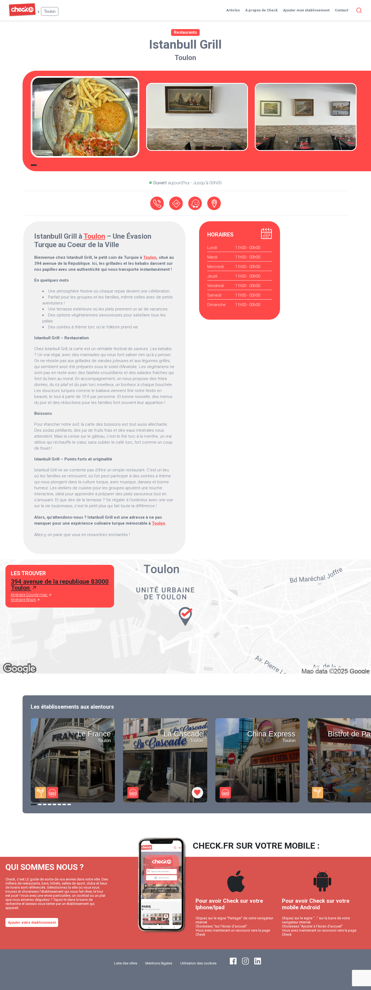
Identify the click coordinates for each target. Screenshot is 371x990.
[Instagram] (245, 963)
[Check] (22, 15)
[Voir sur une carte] (214, 203)
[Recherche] (358, 10)
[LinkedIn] (257, 963)
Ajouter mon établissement (306, 10)
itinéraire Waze (23, 599)
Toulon (185, 58)
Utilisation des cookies (198, 963)
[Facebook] (233, 963)
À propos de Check (261, 10)
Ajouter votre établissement (32, 922)
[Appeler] (157, 203)
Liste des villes (125, 963)
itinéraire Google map (29, 595)
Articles (233, 10)
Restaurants (185, 32)
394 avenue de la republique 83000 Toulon (60, 584)
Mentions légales (158, 963)
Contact (341, 10)
